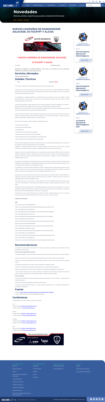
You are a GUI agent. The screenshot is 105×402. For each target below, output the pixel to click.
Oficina (78, 366)
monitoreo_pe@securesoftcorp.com (28, 306)
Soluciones (35, 366)
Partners (14, 371)
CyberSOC (35, 377)
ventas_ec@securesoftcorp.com (29, 315)
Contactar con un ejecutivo (82, 368)
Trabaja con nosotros (17, 384)
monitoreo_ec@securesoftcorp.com (28, 313)
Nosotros (14, 366)
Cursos (34, 374)
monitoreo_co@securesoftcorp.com (28, 321)
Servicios (35, 371)
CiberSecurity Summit (59, 366)
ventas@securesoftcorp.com (28, 308)
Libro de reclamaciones (85, 371)
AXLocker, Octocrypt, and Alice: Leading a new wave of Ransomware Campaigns (37, 292)
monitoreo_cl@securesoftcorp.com (28, 328)
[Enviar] (102, 5)
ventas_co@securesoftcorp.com (29, 322)
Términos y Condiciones (18, 387)
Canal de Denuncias (17, 379)
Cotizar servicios (37, 368)
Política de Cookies (17, 390)
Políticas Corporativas (17, 382)
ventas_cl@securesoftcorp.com (29, 330)
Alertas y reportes (16, 368)
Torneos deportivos (58, 368)
